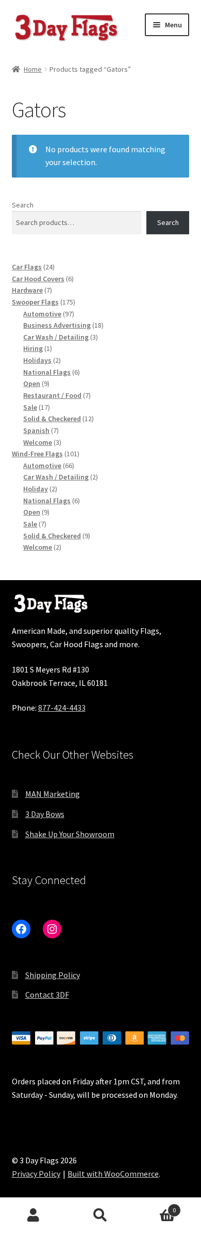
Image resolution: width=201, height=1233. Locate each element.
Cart (155, 1206)
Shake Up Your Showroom (69, 834)
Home (33, 69)
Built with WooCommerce (113, 1173)
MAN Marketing (52, 794)
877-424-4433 (62, 707)
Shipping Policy (52, 975)
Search (23, 205)
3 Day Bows (44, 814)
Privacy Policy (36, 1173)
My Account (33, 1215)
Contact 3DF (47, 994)
